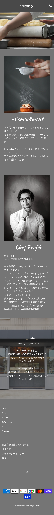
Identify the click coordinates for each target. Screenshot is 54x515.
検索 (4, 458)
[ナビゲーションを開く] (4, 6)
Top (4, 408)
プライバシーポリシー (13, 453)
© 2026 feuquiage (19, 506)
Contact (5, 431)
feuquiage (27, 6)
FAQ (4, 426)
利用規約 (6, 449)
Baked (5, 417)
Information (7, 422)
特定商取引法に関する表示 (15, 444)
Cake (4, 413)
